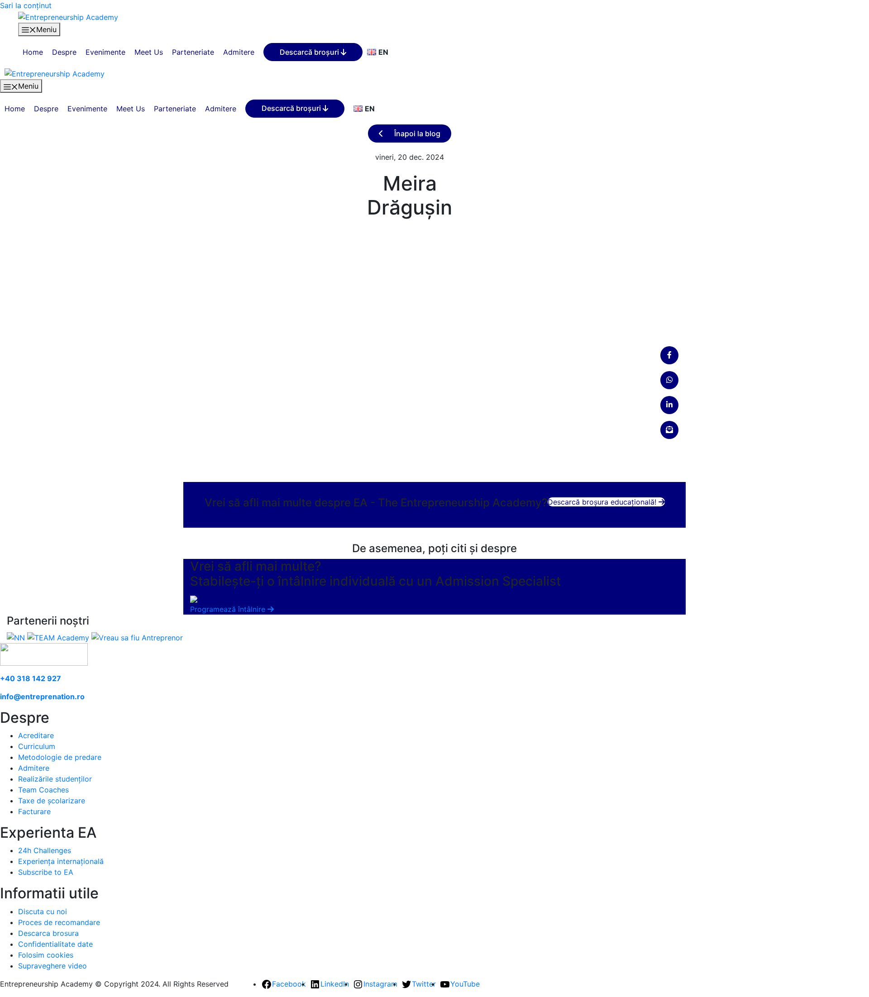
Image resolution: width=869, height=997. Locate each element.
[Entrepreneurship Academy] (68, 16)
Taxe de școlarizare (51, 800)
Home (33, 52)
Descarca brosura (48, 933)
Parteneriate (193, 52)
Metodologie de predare (59, 757)
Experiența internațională (61, 861)
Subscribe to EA (45, 872)
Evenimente (105, 52)
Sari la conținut (26, 5)
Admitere (238, 52)
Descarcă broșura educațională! (603, 501)
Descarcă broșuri (310, 52)
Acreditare (36, 735)
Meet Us (148, 52)
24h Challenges (44, 850)
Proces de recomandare (59, 922)
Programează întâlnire (228, 609)
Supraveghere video (52, 965)
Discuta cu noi (42, 911)
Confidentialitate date (55, 944)
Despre (64, 52)
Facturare (34, 811)
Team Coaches (43, 789)
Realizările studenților (55, 778)
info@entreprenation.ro (42, 696)
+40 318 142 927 (30, 678)
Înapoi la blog (416, 133)
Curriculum (36, 746)
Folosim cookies (45, 954)
